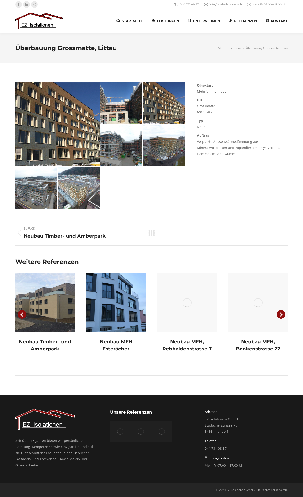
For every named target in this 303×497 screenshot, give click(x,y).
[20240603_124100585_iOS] (164, 146)
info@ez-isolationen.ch (225, 4)
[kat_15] (57, 124)
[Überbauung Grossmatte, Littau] (120, 431)
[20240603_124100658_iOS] (36, 188)
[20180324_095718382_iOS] (164, 103)
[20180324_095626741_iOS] (121, 103)
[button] (22, 314)
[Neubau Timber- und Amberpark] (141, 431)
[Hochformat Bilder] (45, 302)
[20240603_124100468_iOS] (121, 146)
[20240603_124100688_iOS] (79, 188)
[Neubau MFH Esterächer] (162, 431)
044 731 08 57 (189, 4)
